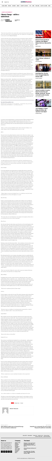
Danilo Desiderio (39, 61)
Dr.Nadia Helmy (38, 113)
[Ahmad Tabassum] (2, 20)
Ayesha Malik (38, 46)
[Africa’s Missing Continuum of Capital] (43, 53)
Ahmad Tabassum (8, 20)
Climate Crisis (17, 403)
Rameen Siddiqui (39, 78)
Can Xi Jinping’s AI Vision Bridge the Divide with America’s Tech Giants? (42, 110)
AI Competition (38, 106)
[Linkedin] (11, 24)
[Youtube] (11, 452)
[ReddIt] (14, 24)
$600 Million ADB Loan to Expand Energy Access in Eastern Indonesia (12, 427)
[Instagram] (4, 452)
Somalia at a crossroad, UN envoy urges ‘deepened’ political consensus (40, 427)
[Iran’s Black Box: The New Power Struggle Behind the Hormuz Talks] (43, 68)
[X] (5, 24)
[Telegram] (16, 24)
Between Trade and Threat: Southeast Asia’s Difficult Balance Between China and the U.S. (43, 42)
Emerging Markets (39, 55)
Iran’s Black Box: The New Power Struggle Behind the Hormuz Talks (42, 75)
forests (21, 403)
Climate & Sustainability (7, 12)
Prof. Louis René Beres (40, 96)
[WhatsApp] (8, 24)
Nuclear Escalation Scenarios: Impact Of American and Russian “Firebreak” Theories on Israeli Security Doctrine (43, 92)
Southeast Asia (38, 37)
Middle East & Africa (39, 71)
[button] (6, 2)
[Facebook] (2, 24)
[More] (19, 24)
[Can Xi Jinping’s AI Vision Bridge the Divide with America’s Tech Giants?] (43, 103)
